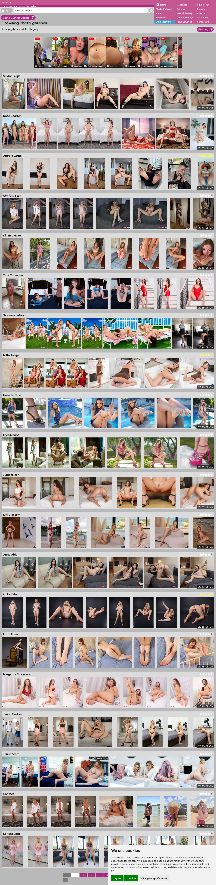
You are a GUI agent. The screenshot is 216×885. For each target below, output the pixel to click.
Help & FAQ (203, 4)
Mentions (161, 17)
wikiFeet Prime (163, 21)
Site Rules (181, 4)
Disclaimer (202, 17)
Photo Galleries (164, 9)
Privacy (201, 13)
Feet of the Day (184, 13)
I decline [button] (131, 878)
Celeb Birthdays (184, 17)
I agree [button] (117, 878)
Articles (180, 9)
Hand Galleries (184, 21)
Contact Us (203, 21)
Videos (159, 13)
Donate (201, 9)
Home (163, 4)
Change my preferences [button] (154, 878)
